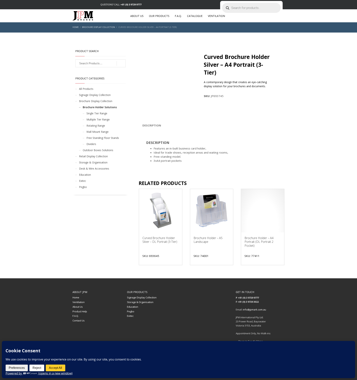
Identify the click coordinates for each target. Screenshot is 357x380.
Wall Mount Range (97, 131)
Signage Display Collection (95, 95)
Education (85, 174)
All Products (86, 89)
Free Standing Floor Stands (102, 138)
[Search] (121, 63)
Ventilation (79, 302)
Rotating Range (95, 125)
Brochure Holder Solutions (100, 107)
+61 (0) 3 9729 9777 (130, 4)
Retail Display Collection (93, 156)
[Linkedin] (86, 4)
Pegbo (83, 187)
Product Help (80, 311)
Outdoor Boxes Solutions (98, 150)
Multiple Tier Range (98, 119)
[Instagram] (81, 4)
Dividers (91, 144)
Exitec (82, 181)
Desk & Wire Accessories (94, 168)
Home (76, 297)
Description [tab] (151, 125)
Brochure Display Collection (95, 101)
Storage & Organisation (93, 162)
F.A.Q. (76, 316)
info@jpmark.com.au (254, 309)
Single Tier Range (96, 113)
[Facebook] (75, 4)
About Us (78, 306)
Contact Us (79, 320)
